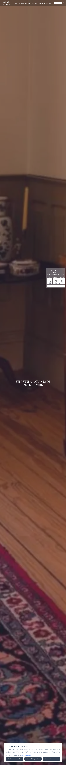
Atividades (35, 3)
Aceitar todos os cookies (51, 759)
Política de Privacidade (26, 755)
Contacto (49, 3)
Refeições (28, 3)
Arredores (42, 3)
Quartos (21, 3)
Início (16, 3)
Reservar (58, 3)
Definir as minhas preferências (33, 759)
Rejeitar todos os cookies (14, 759)
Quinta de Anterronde (6, 3)
